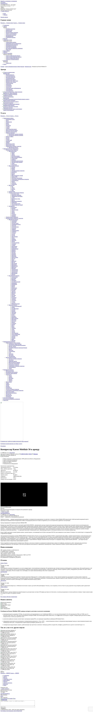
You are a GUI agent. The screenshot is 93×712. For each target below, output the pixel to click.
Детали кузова (14, 209)
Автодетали (9, 374)
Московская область (13, 147)
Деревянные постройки (16, 196)
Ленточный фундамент (11, 129)
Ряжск (12, 325)
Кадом (12, 314)
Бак (12, 186)
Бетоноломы (9, 31)
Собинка (13, 298)
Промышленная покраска (12, 44)
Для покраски (9, 89)
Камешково (14, 283)
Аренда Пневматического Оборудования (14, 66)
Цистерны (11, 355)
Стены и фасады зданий (17, 204)
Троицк (13, 241)
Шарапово (13, 261)
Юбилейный (14, 273)
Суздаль (13, 302)
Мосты (13, 200)
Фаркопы (13, 215)
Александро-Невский (16, 306)
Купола (13, 173)
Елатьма (13, 309)
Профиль (13, 159)
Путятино (13, 323)
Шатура (13, 262)
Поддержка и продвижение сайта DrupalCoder (11, 710)
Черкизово (13, 256)
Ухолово (13, 336)
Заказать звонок (4, 17)
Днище (13, 212)
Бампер (10, 377)
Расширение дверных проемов (16, 134)
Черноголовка (14, 257)
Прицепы (11, 350)
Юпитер (13, 274)
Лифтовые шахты (13, 361)
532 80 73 (5, 11)
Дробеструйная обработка (12, 217)
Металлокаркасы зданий (17, 175)
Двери (12, 153)
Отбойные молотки (10, 28)
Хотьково (13, 253)
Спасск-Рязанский (15, 334)
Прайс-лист (8, 63)
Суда (10, 352)
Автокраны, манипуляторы (15, 344)
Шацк (12, 339)
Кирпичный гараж (10, 145)
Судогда (13, 301)
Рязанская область (13, 305)
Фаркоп (10, 379)
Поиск (2, 6)
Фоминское (14, 247)
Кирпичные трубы (10, 143)
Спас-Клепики (14, 333)
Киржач (13, 285)
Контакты (5, 60)
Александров (14, 276)
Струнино (13, 300)
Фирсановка (14, 246)
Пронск (13, 322)
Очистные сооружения (16, 178)
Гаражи (13, 169)
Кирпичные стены (10, 119)
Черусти (13, 258)
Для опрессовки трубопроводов (13, 88)
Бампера (13, 208)
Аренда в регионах (7, 53)
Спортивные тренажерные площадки (20, 179)
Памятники (14, 202)
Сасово (13, 330)
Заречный (13, 312)
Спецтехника (12, 191)
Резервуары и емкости (14, 364)
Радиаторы (8, 396)
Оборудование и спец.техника (13, 342)
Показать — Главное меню (7, 22)
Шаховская (14, 264)
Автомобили (12, 206)
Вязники (13, 279)
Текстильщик (14, 236)
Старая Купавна (15, 230)
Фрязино (13, 250)
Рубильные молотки (10, 37)
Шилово (13, 340)
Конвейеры (14, 171)
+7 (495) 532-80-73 (5, 688)
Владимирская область (14, 275)
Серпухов (13, 225)
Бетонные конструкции (11, 131)
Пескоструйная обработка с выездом (14, 218)
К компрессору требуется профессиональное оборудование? (14, 441)
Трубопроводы (14, 180)
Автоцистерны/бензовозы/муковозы (17, 345)
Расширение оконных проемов (16, 135)
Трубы (12, 163)
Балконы (8, 141)
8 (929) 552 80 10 (24, 454)
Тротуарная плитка (15, 203)
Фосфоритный (14, 248)
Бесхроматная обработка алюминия (14, 48)
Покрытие (8, 125)
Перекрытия (9, 121)
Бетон (7, 120)
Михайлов (13, 319)
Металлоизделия (12, 151)
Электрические (9, 83)
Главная (2, 66)
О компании (6, 25)
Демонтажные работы (11, 42)
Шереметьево (14, 265)
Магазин (5, 38)
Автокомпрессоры (10, 78)
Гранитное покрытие (16, 195)
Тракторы (11, 353)
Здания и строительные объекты (16, 192)
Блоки (7, 123)
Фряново (13, 251)
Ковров (13, 286)
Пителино (13, 320)
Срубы (13, 197)
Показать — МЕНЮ (5, 673)
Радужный (13, 297)
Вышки (13, 168)
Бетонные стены (15, 193)
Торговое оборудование (16, 162)
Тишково (13, 239)
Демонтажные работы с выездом (13, 146)
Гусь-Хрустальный (15, 281)
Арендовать (12, 452)
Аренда (5, 26)
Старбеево (13, 231)
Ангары (13, 167)
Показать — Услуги (5, 115)
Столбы (8, 126)
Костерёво (13, 289)
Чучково (13, 338)
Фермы (13, 181)
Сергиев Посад (14, 223)
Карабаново (14, 284)
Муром (13, 294)
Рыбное (13, 324)
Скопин (13, 331)
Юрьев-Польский (15, 303)
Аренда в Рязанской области (12, 58)
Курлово (13, 290)
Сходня (13, 234)
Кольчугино (14, 287)
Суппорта (13, 214)
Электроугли (14, 272)
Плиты (7, 124)
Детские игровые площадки (17, 170)
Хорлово (13, 252)
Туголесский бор (15, 242)
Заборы (7, 142)
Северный (13, 222)
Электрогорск (14, 269)
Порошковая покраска (11, 46)
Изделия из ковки (15, 156)
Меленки (13, 292)
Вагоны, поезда (12, 346)
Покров (13, 296)
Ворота (13, 152)
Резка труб (8, 49)
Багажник (11, 378)
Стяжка (7, 128)
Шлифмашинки (9, 36)
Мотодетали (11, 185)
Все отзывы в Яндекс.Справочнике (9, 596)
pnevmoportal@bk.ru (5, 513)
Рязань (12, 327)
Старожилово (14, 335)
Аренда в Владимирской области (13, 57)
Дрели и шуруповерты (11, 33)
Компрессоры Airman (11, 82)
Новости (5, 52)
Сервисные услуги (7, 39)
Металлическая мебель (16, 157)
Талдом (13, 235)
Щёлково (13, 268)
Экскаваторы (12, 356)
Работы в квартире (10, 132)
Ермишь (13, 311)
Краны (10, 349)
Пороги (13, 213)
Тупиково (13, 244)
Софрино (13, 229)
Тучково (13, 245)
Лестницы (11, 360)
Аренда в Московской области (13, 55)
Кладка (7, 137)
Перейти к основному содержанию (9, 1)
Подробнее (3, 446)
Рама (12, 190)
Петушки (13, 295)
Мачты (13, 174)
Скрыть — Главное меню (19, 22)
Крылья (13, 189)
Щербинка (13, 267)
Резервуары (14, 184)
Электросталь (14, 270)
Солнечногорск (15, 226)
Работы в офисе (9, 136)
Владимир (13, 278)
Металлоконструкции (14, 165)
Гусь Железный (15, 308)
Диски (12, 187)
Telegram (5, 14)
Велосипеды (9, 395)
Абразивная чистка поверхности (13, 43)
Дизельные (8, 84)
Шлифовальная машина (8, 105)
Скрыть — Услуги (14, 115)
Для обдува (8, 87)
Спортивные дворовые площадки (16, 366)
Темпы (13, 237)
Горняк (13, 307)
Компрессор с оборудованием (10, 93)
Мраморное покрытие (16, 201)
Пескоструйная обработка (12, 150)
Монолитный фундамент (12, 130)
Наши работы (6, 50)
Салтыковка (14, 220)
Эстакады (13, 182)
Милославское (14, 318)
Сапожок (13, 328)
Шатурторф (14, 263)
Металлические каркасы (14, 362)
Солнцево (13, 228)
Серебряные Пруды (15, 224)
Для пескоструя (9, 90)
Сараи (12, 329)
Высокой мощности (10, 77)
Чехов (12, 259)
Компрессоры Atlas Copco (12, 80)
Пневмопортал (4, 3)
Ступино (13, 233)
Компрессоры (9, 30)
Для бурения (9, 85)
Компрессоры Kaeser (11, 79)
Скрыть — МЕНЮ (14, 673)
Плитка (7, 139)
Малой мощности (10, 74)
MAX (4, 13)
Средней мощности (10, 76)
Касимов (13, 316)
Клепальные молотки (11, 35)
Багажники (14, 207)
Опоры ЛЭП (14, 176)
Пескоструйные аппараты (12, 32)
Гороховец (13, 280)
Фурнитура (14, 164)
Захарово (13, 313)
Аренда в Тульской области (12, 59)
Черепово (13, 255)
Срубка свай (9, 140)
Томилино (13, 240)
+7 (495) (5, 512)
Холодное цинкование (11, 47)
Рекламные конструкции (17, 161)
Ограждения (14, 158)
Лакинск (13, 291)
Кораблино (14, 317)
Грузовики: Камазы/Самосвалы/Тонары (18, 347)
